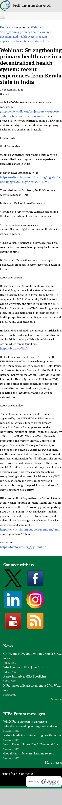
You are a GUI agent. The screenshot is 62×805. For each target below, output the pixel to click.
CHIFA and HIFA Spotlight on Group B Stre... (32, 654)
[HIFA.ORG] (5, 9)
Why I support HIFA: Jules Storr (24, 667)
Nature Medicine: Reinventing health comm (32, 735)
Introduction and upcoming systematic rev (31, 726)
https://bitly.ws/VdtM (14, 348)
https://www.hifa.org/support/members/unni (30, 529)
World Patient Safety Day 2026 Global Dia (30, 744)
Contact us (26, 774)
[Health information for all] (32, 6)
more (6, 658)
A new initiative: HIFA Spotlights (24, 676)
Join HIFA (9, 721)
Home (4, 27)
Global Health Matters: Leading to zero (28, 753)
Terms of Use (8, 774)
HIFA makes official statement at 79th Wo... (32, 685)
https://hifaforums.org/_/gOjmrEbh (23, 547)
